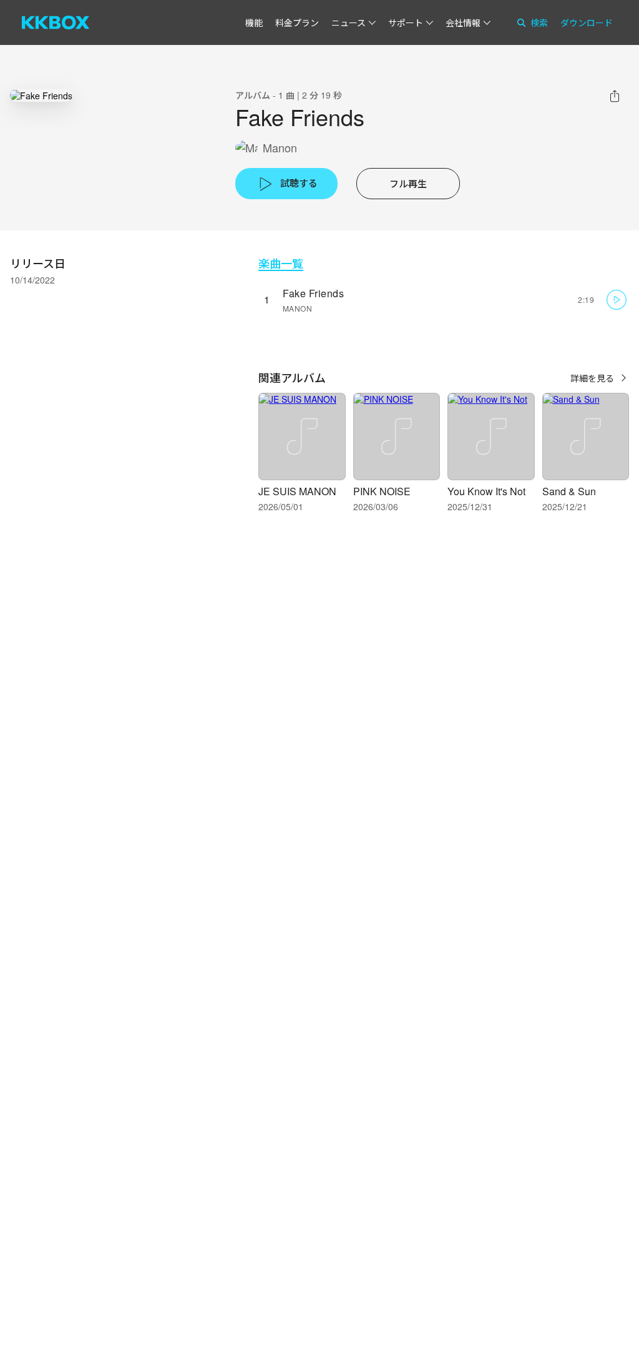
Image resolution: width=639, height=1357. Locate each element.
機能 (254, 22)
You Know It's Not (486, 491)
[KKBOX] (55, 22)
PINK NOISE (382, 491)
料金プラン (297, 22)
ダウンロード (586, 22)
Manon (280, 147)
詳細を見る (592, 378)
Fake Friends (313, 293)
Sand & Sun (569, 491)
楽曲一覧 (280, 263)
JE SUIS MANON (297, 491)
